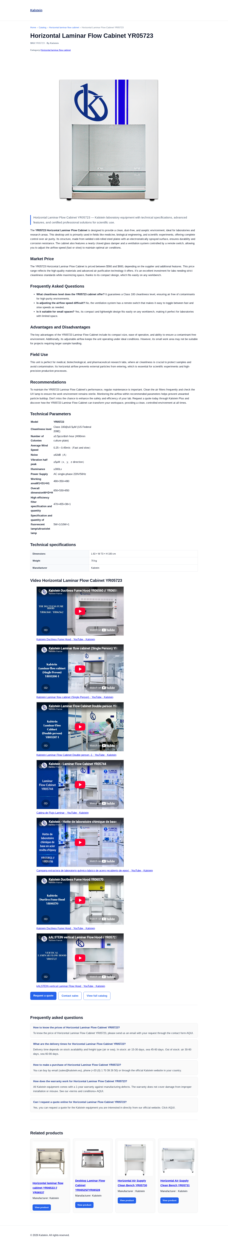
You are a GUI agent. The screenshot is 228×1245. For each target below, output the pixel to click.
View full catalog (97, 995)
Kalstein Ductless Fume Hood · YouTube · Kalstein (65, 639)
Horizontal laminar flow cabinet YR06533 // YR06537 (48, 1188)
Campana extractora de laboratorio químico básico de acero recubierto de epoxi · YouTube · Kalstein (94, 870)
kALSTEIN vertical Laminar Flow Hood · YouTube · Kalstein (70, 986)
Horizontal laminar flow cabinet (56, 50)
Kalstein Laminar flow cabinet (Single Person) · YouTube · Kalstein (74, 697)
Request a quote (43, 995)
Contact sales (70, 995)
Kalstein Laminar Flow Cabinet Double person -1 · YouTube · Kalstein (76, 755)
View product (42, 1207)
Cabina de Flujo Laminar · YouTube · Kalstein (62, 812)
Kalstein (36, 10)
